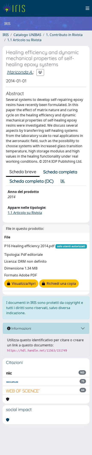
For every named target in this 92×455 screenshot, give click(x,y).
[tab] (63, 181)
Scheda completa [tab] (60, 171)
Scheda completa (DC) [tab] (31, 181)
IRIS (6, 34)
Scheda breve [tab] (22, 171)
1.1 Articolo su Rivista (24, 40)
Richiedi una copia (60, 283)
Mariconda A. (20, 72)
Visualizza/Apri (23, 283)
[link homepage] (15, 8)
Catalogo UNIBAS (27, 34)
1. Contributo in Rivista (64, 34)
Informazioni (20, 328)
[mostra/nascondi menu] (87, 8)
